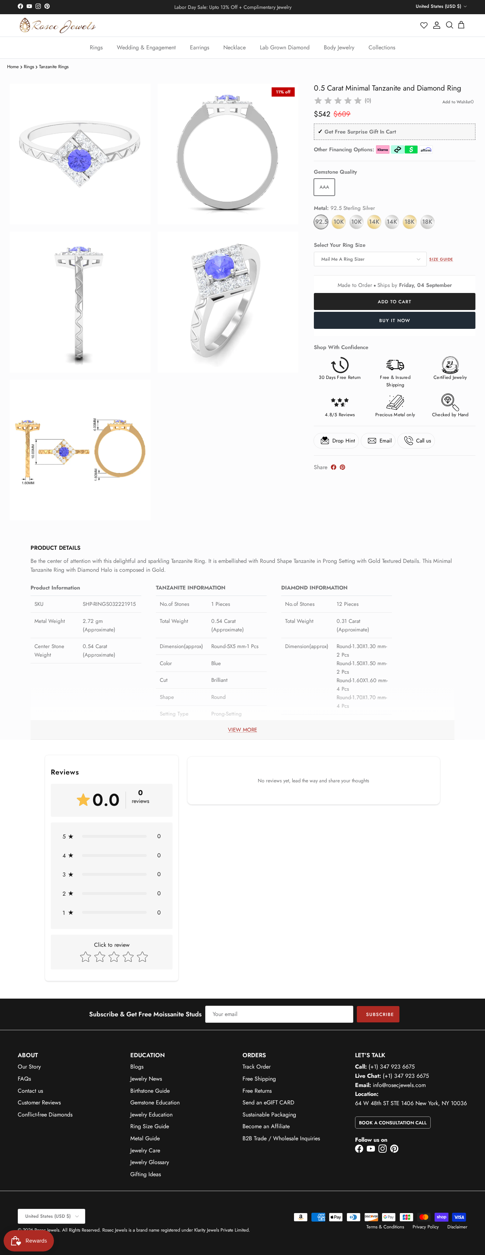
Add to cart (395, 301)
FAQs (24, 1079)
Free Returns (257, 1091)
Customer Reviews (39, 1102)
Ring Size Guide (149, 1126)
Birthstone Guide (150, 1091)
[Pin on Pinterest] (342, 467)
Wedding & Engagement (146, 47)
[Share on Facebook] (333, 467)
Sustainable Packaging (269, 1114)
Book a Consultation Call (393, 1122)
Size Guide (441, 259)
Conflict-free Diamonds (45, 1114)
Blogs (136, 1067)
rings (29, 66)
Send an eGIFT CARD (268, 1102)
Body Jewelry (339, 47)
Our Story (29, 1067)
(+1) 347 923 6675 (392, 1067)
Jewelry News (146, 1079)
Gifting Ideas (145, 1174)
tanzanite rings (54, 66)
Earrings (199, 47)
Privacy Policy (426, 1226)
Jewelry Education (151, 1114)
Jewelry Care (145, 1150)
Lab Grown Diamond (285, 47)
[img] (338, 101)
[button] (424, 25)
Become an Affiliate (266, 1126)
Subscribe (380, 1014)
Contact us (30, 1091)
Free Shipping (259, 1079)
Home (13, 66)
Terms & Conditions (385, 1226)
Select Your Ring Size (339, 245)
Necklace (234, 47)
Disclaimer (457, 1226)
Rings (96, 47)
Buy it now (394, 320)
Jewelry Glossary (149, 1162)
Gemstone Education (155, 1102)
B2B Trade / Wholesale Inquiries (281, 1138)
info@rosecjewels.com (399, 1085)
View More (242, 730)
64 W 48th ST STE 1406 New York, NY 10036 (411, 1103)
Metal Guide (145, 1138)
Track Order (257, 1067)
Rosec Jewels (46, 1230)
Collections (382, 47)
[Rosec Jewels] (58, 25)
